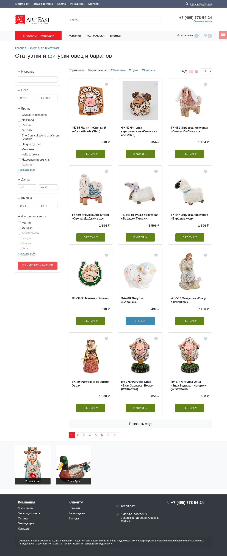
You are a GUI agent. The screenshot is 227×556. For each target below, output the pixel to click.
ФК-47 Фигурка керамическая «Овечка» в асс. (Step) (139, 131)
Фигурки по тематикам (44, 48)
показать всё (26, 169)
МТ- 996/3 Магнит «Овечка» (90, 298)
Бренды (115, 35)
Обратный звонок (202, 21)
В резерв (140, 321)
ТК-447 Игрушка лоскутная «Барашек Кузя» (189, 216)
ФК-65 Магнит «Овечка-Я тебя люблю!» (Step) (89, 129)
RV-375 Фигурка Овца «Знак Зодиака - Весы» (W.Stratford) (137, 385)
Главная (20, 48)
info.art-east (127, 506)
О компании (22, 3)
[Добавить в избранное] (106, 84)
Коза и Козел (32, 481)
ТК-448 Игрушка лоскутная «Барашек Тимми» (139, 216)
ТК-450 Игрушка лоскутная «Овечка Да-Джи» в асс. (90, 216)
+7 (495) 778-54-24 (195, 17)
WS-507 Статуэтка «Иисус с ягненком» (189, 300)
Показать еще (140, 424)
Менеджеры (77, 3)
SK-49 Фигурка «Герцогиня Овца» (90, 383)
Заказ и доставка (43, 3)
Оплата (61, 3)
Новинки (74, 35)
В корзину (91, 154)
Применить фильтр (37, 265)
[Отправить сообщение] (223, 35)
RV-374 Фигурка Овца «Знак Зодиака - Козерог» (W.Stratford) (189, 385)
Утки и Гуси (73, 481)
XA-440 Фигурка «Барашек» (132, 300)
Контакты (93, 3)
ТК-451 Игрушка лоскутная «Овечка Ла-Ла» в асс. (189, 129)
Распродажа (95, 35)
